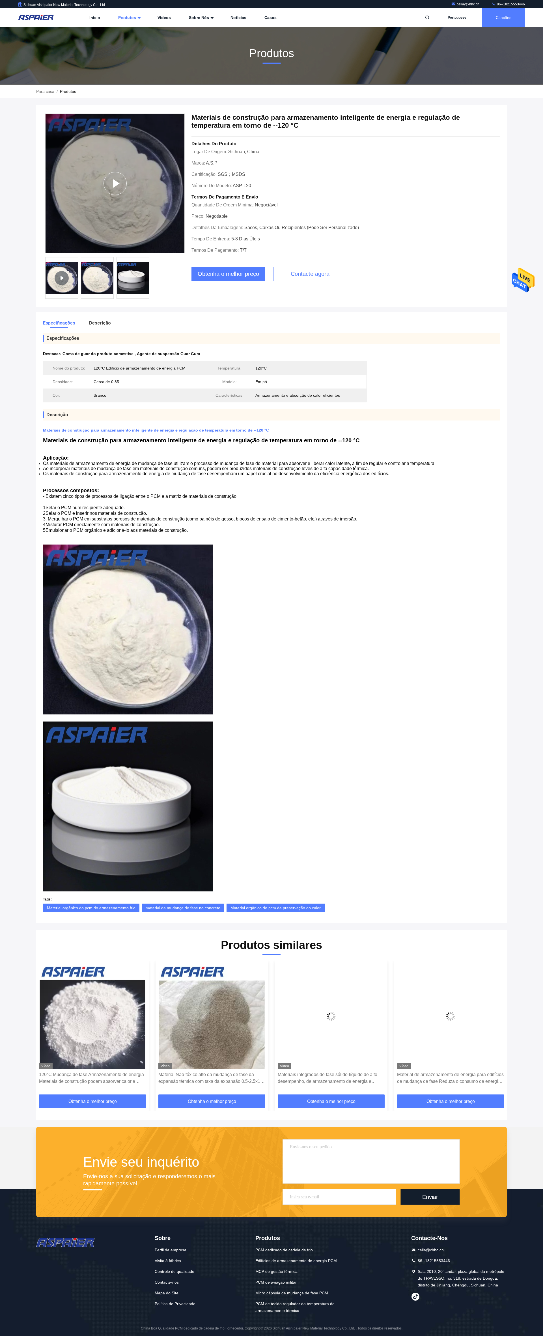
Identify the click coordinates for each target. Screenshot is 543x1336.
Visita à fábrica (168, 1260)
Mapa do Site (166, 1293)
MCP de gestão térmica (276, 1271)
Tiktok (415, 1296)
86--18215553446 (510, 4)
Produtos (127, 17)
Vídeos (164, 17)
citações (503, 17)
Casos (270, 17)
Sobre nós (199, 17)
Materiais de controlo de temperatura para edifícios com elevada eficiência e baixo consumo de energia (449, 1078)
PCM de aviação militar (276, 1282)
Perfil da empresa (170, 1250)
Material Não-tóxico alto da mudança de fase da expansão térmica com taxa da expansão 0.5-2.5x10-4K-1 (92, 1078)
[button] (46, 1029)
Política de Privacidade (175, 1303)
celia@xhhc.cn (468, 4)
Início (94, 17)
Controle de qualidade (174, 1271)
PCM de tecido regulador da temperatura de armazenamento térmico (295, 1307)
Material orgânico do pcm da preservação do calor (275, 908)
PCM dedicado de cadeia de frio (284, 1250)
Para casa (45, 91)
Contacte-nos (167, 1282)
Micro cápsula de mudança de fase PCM (291, 1293)
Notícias (238, 17)
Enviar (430, 1197)
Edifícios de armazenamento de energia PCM (296, 1260)
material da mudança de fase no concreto (183, 908)
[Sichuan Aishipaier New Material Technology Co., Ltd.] (36, 17)
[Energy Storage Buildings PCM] (115, 183)
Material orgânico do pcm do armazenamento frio (91, 908)
